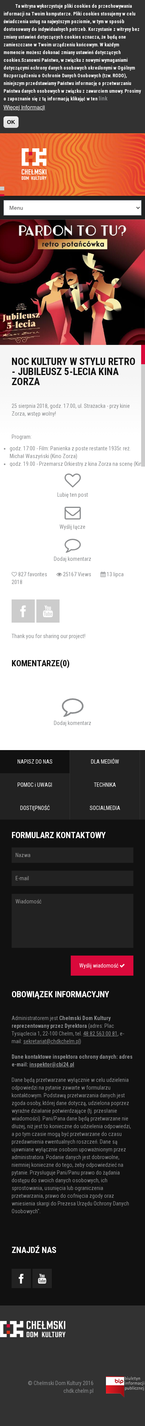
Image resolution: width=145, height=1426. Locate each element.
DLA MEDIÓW (105, 762)
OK (11, 122)
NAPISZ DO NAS (35, 762)
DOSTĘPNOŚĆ (35, 808)
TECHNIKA (105, 785)
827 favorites (36, 574)
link (103, 98)
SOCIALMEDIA (105, 808)
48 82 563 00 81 (100, 1033)
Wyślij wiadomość (99, 966)
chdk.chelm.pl (78, 1391)
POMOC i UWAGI (34, 785)
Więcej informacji (24, 107)
